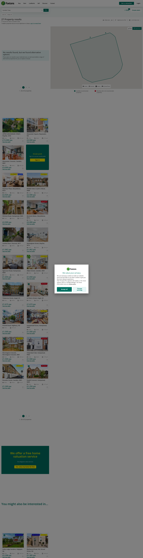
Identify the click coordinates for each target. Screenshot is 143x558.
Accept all (64, 289)
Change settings (79, 289)
